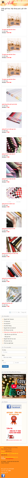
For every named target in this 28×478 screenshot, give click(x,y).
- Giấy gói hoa (7, 336)
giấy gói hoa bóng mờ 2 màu (9, 278)
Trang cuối (23, 312)
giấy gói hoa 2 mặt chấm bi (8, 154)
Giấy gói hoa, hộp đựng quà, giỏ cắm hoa (13, 332)
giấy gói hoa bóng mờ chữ (8, 228)
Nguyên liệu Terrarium (9, 319)
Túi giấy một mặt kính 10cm (8, 79)
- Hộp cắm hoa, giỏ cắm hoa (10, 334)
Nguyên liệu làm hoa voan (10, 338)
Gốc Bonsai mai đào (8, 330)
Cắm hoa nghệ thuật (8, 343)
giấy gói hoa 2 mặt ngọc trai (9, 129)
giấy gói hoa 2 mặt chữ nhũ (8, 178)
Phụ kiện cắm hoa (8, 341)
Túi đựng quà (7, 321)
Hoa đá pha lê (7, 323)
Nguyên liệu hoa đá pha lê (10, 327)
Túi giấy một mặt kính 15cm (8, 29)
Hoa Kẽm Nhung (7, 325)
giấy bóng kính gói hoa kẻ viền (9, 104)
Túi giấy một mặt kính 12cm (8, 54)
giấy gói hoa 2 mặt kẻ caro (8, 203)
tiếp (18, 312)
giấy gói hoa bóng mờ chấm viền (10, 253)
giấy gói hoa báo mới (7, 303)
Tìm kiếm (5, 366)
